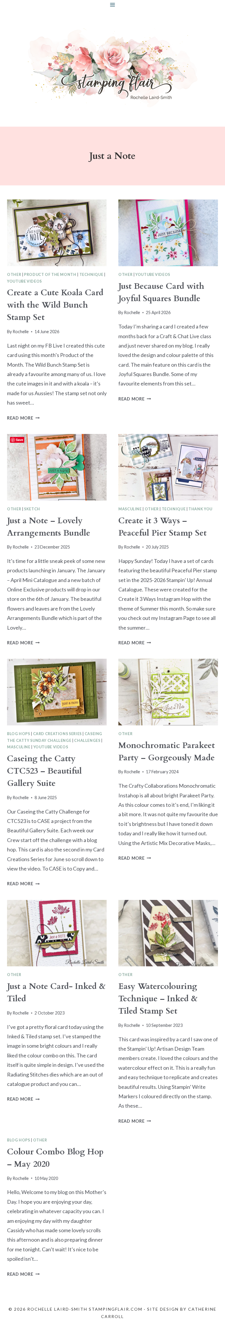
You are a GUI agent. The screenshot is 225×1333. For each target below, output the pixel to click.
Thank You (200, 509)
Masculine (130, 509)
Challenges (87, 740)
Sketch (32, 509)
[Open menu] (112, 4)
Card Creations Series (57, 734)
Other (14, 274)
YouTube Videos (24, 281)
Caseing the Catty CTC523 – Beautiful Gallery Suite (44, 771)
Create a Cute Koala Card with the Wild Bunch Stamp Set (55, 305)
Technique (91, 274)
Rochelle (21, 331)
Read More (23, 417)
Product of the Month (50, 274)
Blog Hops (18, 734)
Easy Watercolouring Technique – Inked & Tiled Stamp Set (158, 999)
